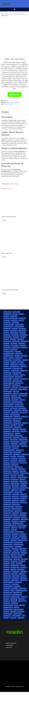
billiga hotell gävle (13, 529)
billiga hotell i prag (6, 477)
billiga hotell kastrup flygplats (8, 452)
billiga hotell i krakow (16, 494)
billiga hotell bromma (7, 548)
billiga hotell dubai (6, 540)
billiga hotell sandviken (15, 412)
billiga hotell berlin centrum (16, 552)
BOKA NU (14, 94)
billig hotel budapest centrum (8, 613)
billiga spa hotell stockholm (24, 387)
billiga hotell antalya (6, 561)
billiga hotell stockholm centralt (8, 406)
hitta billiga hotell (22, 364)
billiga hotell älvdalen (14, 561)
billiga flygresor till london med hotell (21, 590)
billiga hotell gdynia (22, 527)
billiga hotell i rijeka (13, 475)
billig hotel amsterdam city (16, 615)
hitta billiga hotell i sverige (14, 364)
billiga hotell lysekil (23, 437)
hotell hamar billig (6, 349)
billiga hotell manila (23, 431)
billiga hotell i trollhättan (14, 462)
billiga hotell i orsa (22, 479)
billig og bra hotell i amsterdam (17, 594)
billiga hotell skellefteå (17, 410)
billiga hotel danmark (15, 588)
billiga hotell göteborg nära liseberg (18, 523)
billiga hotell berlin (24, 552)
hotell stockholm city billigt (19, 324)
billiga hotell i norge (6, 483)
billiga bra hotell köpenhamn (17, 592)
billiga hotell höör (23, 517)
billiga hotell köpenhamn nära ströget (9, 450)
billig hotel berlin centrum (17, 613)
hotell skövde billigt (15, 328)
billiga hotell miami (8, 104)
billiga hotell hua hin (16, 517)
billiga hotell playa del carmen (8, 416)
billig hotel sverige (22, 605)
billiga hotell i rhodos (21, 475)
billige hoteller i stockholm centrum (9, 383)
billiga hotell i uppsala (22, 460)
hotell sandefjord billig (22, 328)
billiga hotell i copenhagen (16, 504)
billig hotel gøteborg (21, 611)
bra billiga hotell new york (15, 370)
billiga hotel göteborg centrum (8, 586)
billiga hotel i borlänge (18, 582)
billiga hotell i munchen (7, 485)
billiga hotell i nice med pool (15, 483)
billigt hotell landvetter (18, 376)
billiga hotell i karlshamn (7, 498)
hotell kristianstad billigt (7, 341)
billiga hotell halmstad (15, 521)
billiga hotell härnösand (24, 519)
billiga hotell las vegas (24, 441)
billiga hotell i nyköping (14, 481)
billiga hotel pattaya (6, 567)
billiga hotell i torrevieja (23, 462)
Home (2, 14)
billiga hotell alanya (6, 563)
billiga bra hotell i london (7, 594)
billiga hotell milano (15, 429)
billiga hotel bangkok (23, 588)
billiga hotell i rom (6, 475)
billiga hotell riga (6, 414)
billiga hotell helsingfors (7, 519)
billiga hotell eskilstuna (7, 538)
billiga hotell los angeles (13, 439)
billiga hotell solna (6, 408)
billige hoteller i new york (19, 383)
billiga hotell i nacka (24, 483)
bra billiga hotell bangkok (7, 372)
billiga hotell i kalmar (24, 498)
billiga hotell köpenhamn (19, 450)
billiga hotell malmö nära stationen (9, 435)
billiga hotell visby (15, 393)
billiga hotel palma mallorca (15, 567)
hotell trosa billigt (21, 320)
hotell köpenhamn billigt (24, 341)
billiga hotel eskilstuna (7, 588)
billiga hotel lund (13, 569)
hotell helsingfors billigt (7, 347)
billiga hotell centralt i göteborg (22, 540)
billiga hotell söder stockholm (8, 410)
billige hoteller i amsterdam (16, 385)
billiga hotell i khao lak (7, 496)
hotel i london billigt (20, 362)
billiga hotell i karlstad (15, 496)
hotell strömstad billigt (15, 322)
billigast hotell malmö (15, 387)
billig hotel (23, 615)
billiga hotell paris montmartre (17, 418)
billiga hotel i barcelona (7, 584)
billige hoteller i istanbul (7, 385)
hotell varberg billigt (6, 320)
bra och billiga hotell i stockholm (17, 368)
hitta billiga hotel (6, 366)
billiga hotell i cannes (18, 506)
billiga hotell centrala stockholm (8, 542)
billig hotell (16, 605)
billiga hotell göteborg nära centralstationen (10, 525)
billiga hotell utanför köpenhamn (16, 397)
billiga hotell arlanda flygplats (8, 559)
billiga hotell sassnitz (7, 412)
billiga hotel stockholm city (15, 565)
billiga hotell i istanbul (15, 500)
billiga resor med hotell (13, 389)
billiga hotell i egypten (23, 502)
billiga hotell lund (6, 439)
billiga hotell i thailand (7, 464)
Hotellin (5, 3)
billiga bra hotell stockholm (7, 592)
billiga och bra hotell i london (23, 389)
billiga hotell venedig (7, 395)
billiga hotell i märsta (23, 485)
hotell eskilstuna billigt (18, 353)
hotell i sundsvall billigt (14, 345)
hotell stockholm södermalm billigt (9, 324)
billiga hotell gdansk (6, 529)
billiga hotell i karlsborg (16, 498)
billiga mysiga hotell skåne (7, 391)
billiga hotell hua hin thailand (8, 517)
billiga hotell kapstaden (17, 452)
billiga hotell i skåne (15, 471)
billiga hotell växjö (14, 395)
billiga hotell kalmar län (16, 454)
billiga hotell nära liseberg (7, 429)
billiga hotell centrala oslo (18, 542)
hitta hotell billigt (6, 364)
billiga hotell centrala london (8, 544)
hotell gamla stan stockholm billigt (9, 353)
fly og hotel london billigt (7, 368)
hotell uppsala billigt (14, 320)
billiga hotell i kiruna (23, 494)
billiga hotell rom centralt (23, 412)
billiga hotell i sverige (15, 464)
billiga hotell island (13, 456)
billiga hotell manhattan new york (8, 433)
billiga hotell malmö (16, 437)
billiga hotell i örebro (7, 481)
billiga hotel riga (22, 565)
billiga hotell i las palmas (7, 494)
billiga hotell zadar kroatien (7, 393)
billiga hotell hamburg (7, 521)
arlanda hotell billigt (21, 617)
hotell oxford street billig (22, 330)
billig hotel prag (16, 607)
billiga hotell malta (17, 433)
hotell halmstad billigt (14, 349)
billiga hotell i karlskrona (23, 496)
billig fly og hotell (6, 617)
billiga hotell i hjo (22, 500)
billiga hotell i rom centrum (24, 473)
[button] (14, 9)
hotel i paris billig (13, 362)
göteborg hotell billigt (23, 366)
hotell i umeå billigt (6, 345)
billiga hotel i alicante (15, 584)
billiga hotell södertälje (14, 408)
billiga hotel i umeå (14, 573)
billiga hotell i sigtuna (23, 471)
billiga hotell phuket (17, 416)
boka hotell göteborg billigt (7, 374)
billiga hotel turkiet (6, 565)
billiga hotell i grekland (7, 502)
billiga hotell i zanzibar (21, 456)
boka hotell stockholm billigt (17, 372)
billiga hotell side (24, 410)
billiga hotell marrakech (7, 431)
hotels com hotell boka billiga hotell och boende (11, 318)
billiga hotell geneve (14, 527)
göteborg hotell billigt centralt (14, 366)
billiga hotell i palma (6, 479)
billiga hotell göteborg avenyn (22, 525)
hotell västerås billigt (22, 318)
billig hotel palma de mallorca (8, 609)
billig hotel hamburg (13, 611)
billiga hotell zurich (16, 391)
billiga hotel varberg (19, 563)
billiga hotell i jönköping (7, 500)
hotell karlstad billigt (14, 343)
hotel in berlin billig (6, 362)
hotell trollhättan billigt (7, 322)
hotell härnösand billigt (24, 347)
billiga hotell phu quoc (25, 416)
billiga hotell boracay (23, 550)
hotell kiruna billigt (6, 343)
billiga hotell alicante (22, 561)
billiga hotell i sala (16, 473)
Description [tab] (5, 112)
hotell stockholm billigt (7, 328)
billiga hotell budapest (18, 546)
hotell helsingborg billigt (15, 347)
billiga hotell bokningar (7, 552)
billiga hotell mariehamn (15, 431)
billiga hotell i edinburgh (7, 504)
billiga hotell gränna (22, 521)
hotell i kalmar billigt (22, 345)
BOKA (4, 220)
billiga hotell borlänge (23, 548)
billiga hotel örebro (23, 567)
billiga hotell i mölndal (15, 485)
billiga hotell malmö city (18, 435)
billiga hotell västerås (7, 397)
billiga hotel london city (7, 571)
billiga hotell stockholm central (19, 406)
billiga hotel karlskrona (15, 571)
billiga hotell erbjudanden (15, 538)
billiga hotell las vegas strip (15, 441)
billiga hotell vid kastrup (23, 393)
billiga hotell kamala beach (7, 454)
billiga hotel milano (6, 569)
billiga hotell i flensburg (15, 502)
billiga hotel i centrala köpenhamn (8, 582)
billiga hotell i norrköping (23, 481)
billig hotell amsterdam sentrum (8, 605)
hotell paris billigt (6, 330)
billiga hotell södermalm (22, 408)
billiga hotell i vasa (6, 460)
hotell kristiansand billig (15, 341)
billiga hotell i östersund (14, 479)
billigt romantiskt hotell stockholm (9, 376)
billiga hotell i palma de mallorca (22, 477)
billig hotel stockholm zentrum (8, 607)
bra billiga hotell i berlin (24, 370)
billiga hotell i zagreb (7, 458)
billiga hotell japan (6, 456)
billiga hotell (12, 563)
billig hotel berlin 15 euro (7, 615)
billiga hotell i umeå (6, 462)
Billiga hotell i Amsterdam (11, 14)
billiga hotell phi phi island (7, 418)
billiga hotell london (6, 441)
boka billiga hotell (22, 374)
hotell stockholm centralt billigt (19, 326)
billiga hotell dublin (23, 538)
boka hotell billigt (15, 374)
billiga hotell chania (13, 540)
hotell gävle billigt (17, 351)
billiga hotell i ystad (14, 458)
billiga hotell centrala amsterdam (8, 546)
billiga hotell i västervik (22, 458)
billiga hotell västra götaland (22, 395)
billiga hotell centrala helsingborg (18, 544)
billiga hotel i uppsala (7, 573)
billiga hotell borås (15, 550)
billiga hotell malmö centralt (8, 437)
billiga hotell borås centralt (7, 550)
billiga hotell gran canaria (7, 523)
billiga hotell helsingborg (15, 519)
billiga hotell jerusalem (25, 454)
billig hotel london (6, 611)
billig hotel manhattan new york (18, 609)
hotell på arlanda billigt (13, 330)
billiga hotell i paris (13, 477)
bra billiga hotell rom (7, 370)
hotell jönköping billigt (21, 343)
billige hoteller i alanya (7, 387)
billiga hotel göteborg (17, 586)
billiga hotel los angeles (20, 569)
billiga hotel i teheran (22, 573)
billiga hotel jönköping (23, 571)
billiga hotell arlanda (17, 559)
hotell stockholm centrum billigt (8, 326)
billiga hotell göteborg (7, 527)
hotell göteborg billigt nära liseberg (9, 351)
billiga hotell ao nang (24, 559)
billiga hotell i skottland (7, 471)
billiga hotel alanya (6, 590)
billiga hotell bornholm (15, 548)
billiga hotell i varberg (14, 460)
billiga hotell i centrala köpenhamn (9, 506)
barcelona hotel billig (13, 617)
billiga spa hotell (6, 389)
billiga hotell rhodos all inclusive (14, 414)
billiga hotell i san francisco (8, 473)
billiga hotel (12, 590)
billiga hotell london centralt (23, 439)
